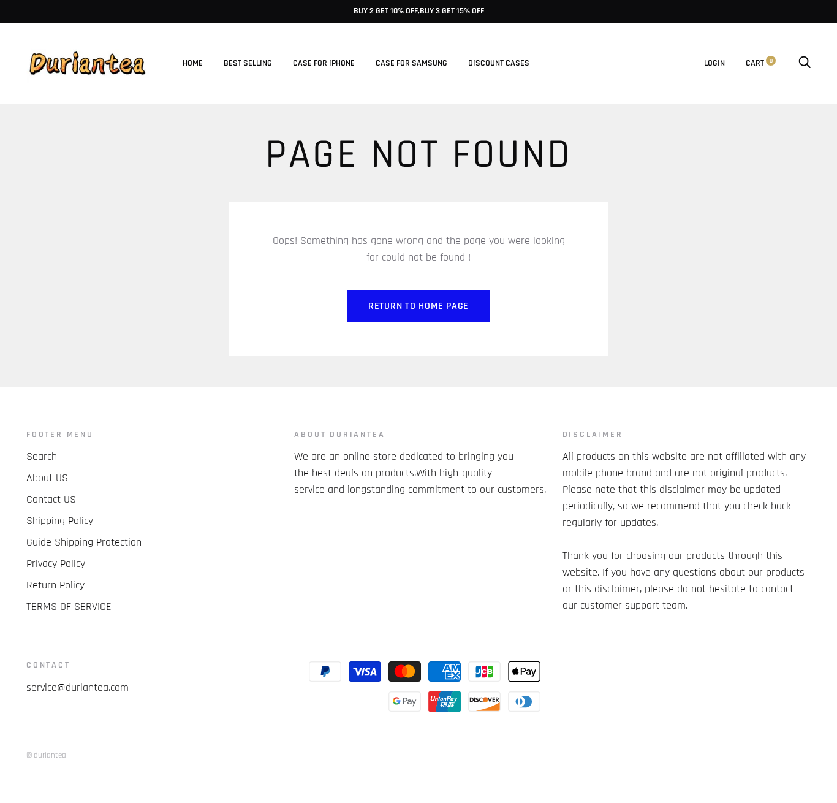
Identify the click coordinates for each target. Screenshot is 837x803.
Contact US (51, 499)
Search (41, 456)
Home (193, 63)
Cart (759, 63)
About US (47, 478)
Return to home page (418, 306)
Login (714, 63)
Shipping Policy (59, 521)
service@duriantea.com (77, 687)
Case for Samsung (411, 63)
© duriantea (46, 755)
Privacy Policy (55, 564)
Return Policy (55, 585)
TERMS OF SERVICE (69, 606)
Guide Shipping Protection (84, 542)
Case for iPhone (324, 63)
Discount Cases (498, 63)
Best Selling (248, 63)
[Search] (804, 63)
